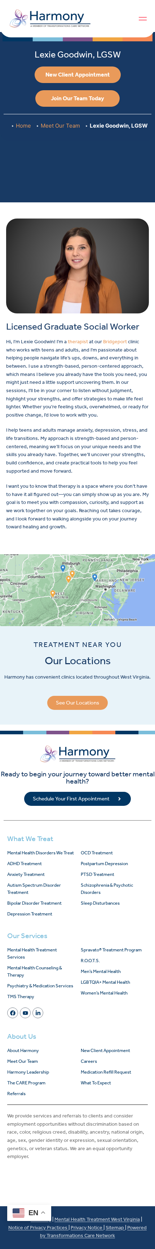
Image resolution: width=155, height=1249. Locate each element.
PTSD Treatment (97, 874)
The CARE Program (26, 1082)
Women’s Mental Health (104, 993)
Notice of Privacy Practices (38, 1228)
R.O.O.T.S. (90, 960)
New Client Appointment (105, 1050)
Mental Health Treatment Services (32, 953)
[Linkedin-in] (37, 1012)
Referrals (16, 1093)
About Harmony (23, 1050)
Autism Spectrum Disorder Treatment (34, 888)
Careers (89, 1061)
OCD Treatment (97, 852)
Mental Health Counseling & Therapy (34, 971)
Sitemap (115, 1228)
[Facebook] (12, 1012)
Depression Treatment (29, 914)
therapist (78, 342)
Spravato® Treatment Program (111, 949)
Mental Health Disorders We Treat (40, 852)
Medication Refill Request (106, 1072)
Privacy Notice (87, 1228)
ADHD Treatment (24, 863)
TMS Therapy (20, 996)
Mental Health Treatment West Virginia (97, 1219)
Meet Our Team (60, 125)
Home (23, 125)
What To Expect (96, 1082)
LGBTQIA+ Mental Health (105, 982)
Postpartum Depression (104, 863)
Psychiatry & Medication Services (40, 985)
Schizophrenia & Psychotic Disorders (107, 888)
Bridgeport (115, 342)
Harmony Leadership (28, 1072)
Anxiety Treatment (26, 874)
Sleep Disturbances (100, 903)
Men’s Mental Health (101, 971)
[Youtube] (25, 1012)
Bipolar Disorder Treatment (34, 903)
